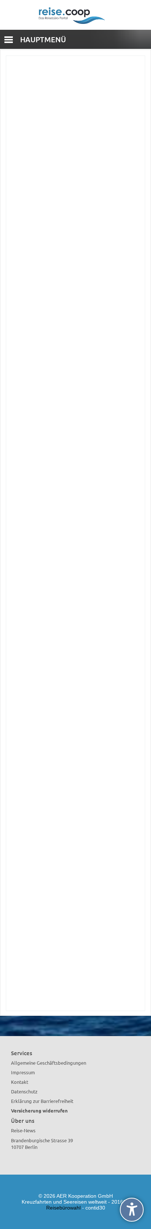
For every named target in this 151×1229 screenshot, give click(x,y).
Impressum (23, 1072)
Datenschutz (24, 1091)
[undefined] (132, 1210)
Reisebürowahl (63, 1208)
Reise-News (23, 1130)
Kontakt (19, 1082)
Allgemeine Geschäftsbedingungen (48, 1063)
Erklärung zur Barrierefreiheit (42, 1101)
